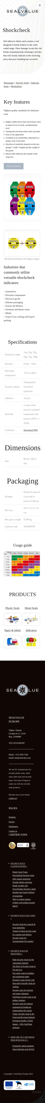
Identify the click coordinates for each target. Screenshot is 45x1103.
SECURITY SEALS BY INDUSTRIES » (19, 952)
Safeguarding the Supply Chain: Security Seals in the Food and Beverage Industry (23, 1014)
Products (12, 817)
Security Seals (22, 83)
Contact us (13, 831)
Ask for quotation (13, 166)
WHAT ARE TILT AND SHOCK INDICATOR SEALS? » (22, 1038)
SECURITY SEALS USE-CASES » (23, 917)
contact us (13, 798)
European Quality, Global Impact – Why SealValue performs (22, 1024)
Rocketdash (36, 1092)
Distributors (13, 826)
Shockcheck (16, 86)
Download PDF (31, 430)
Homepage (9, 83)
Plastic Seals (13, 608)
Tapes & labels (12, 630)
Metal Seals (31, 608)
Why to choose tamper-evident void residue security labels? (23, 902)
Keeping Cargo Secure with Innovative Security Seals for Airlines (23, 983)
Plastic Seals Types (20, 872)
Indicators (31, 630)
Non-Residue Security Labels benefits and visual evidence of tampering (24, 892)
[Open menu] (39, 5)
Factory (12, 822)
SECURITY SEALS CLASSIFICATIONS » (19, 865)
